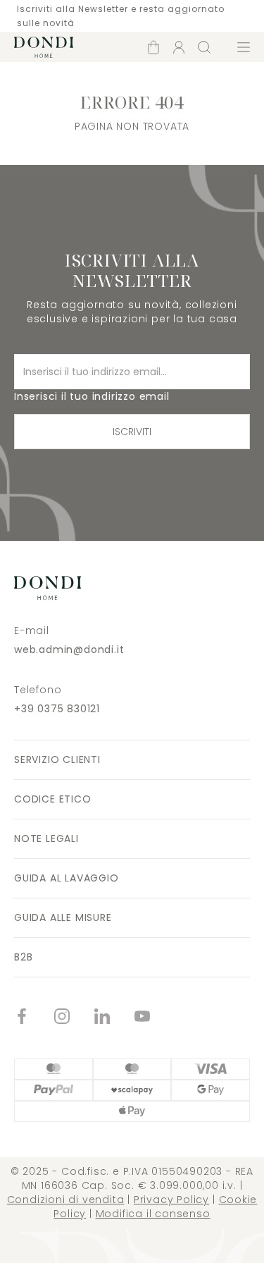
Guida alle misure (63, 917)
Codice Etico (53, 799)
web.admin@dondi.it (69, 649)
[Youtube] (154, 1018)
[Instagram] (74, 1018)
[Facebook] (34, 1018)
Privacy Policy (171, 1199)
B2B (23, 957)
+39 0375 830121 (57, 709)
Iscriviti (132, 432)
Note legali (46, 838)
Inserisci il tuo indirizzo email (92, 396)
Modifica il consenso (153, 1214)
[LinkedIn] (114, 1018)
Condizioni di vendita (66, 1199)
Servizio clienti (57, 759)
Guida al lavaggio (66, 878)
